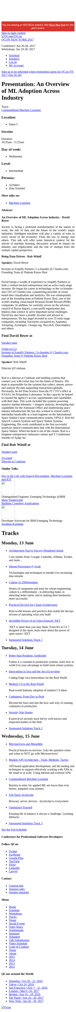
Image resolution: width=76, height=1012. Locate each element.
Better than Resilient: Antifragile (27, 655)
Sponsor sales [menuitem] (17, 889)
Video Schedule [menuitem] (18, 943)
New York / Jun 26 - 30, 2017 (26, 1001)
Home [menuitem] (12, 906)
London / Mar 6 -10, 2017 (24, 991)
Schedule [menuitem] (14, 55)
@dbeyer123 (9, 349)
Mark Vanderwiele (12, 500)
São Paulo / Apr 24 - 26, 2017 (26, 997)
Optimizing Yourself (20, 807)
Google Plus (16, 858)
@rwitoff (6, 458)
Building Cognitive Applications (20, 503)
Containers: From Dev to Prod (26, 696)
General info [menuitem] (16, 885)
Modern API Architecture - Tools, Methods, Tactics (38, 759)
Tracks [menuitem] (13, 916)
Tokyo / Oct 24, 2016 (21, 984)
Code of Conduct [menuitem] (19, 946)
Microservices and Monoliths (26, 744)
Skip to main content (13, 33)
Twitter (13, 851)
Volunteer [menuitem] (14, 936)
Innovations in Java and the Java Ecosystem (34, 671)
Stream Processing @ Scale (25, 566)
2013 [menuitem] (12, 963)
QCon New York (57, 24)
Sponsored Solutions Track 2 (25, 728)
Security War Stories (21, 712)
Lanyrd (13, 871)
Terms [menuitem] (12, 950)
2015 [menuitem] (12, 956)
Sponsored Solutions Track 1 (25, 639)
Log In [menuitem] (13, 62)
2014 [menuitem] (12, 960)
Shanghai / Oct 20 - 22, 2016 (26, 981)
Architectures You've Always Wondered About (36, 550)
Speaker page (9, 342)
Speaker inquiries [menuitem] (19, 892)
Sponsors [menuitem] (14, 933)
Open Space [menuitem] (16, 926)
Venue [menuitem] (12, 920)
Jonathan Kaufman (12, 524)
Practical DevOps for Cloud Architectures (33, 604)
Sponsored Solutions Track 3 (25, 823)
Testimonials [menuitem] (16, 930)
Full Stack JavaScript (21, 794)
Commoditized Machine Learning (21, 110)
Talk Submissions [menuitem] (19, 940)
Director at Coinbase (13, 461)
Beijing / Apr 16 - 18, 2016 (24, 994)
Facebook (14, 854)
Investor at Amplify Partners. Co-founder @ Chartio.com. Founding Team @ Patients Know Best (34, 354)
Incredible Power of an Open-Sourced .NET (35, 620)
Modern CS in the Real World (26, 684)
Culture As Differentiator (23, 582)
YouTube (14, 861)
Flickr (12, 864)
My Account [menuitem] (16, 65)
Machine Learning (19, 202)
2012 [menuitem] (12, 966)
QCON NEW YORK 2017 (17, 39)
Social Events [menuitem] (17, 923)
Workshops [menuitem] (15, 913)
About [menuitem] (12, 953)
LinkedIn (14, 868)
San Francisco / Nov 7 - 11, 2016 (28, 987)
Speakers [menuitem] (14, 58)
